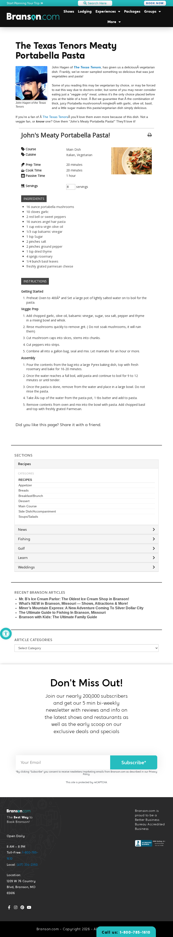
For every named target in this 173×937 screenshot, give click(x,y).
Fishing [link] (24, 539)
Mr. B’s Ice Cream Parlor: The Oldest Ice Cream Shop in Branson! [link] (74, 599)
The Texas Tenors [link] (87, 67)
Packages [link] (132, 11)
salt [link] (43, 241)
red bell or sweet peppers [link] (47, 217)
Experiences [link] (106, 11)
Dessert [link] (24, 501)
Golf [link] (21, 548)
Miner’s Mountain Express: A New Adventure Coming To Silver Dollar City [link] (81, 608)
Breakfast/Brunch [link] (30, 496)
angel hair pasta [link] (54, 221)
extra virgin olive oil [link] (49, 226)
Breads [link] (23, 490)
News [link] (22, 529)
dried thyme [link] (43, 251)
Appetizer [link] (25, 485)
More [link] (111, 21)
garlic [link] (45, 212)
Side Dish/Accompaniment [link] (37, 511)
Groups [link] (150, 11)
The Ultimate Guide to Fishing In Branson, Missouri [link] (62, 612)
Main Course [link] (27, 506)
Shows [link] (69, 11)
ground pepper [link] (51, 246)
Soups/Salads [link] (28, 516)
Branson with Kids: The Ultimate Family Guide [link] (58, 617)
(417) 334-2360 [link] (27, 865)
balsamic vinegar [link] (50, 231)
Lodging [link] (85, 11)
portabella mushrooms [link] (57, 207)
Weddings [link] (26, 567)
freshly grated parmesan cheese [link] (49, 266)
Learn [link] (23, 557)
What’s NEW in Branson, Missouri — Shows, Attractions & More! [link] (73, 603)
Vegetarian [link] (84, 155)
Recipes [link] (25, 480)
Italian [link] (70, 155)
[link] (6, 633)
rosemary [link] (45, 256)
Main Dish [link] (73, 149)
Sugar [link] (38, 236)
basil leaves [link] (50, 261)
